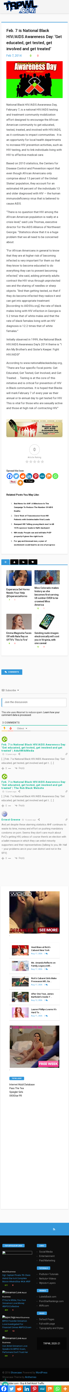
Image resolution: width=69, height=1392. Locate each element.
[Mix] (49, 476)
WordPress (41, 1372)
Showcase (16, 1372)
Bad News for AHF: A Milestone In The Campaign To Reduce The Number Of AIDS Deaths (33, 507)
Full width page (47, 1323)
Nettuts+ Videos (47, 1278)
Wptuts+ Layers (47, 1283)
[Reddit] (23, 476)
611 (6, 1285)
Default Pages (46, 1319)
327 (6, 1331)
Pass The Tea (16, 1088)
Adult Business (9, 1272)
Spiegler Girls (16, 1092)
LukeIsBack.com (47, 1296)
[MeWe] (42, 476)
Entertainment (47, 1256)
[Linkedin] (29, 476)
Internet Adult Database (22, 1084)
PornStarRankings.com (51, 1301)
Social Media (46, 1251)
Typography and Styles (51, 1328)
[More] (20, 483)
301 (6, 1356)
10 (13, 1331)
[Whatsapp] (55, 476)
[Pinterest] (36, 476)
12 (37, 608)
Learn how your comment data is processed (31, 713)
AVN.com (44, 1305)
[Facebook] (10, 476)
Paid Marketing (47, 1260)
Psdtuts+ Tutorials (48, 1274)
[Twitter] (16, 476)
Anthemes (30, 1377)
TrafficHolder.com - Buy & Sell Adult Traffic (22, 1383)
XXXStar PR (15, 1095)
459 (6, 1310)
